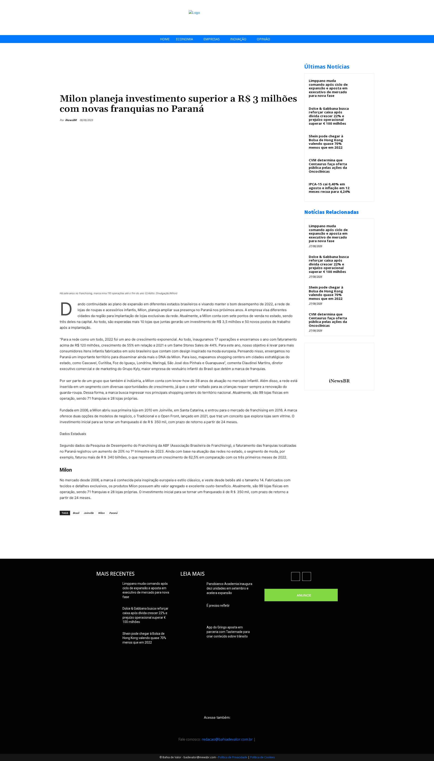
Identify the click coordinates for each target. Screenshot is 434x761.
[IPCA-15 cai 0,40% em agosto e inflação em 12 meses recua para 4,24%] (362, 189)
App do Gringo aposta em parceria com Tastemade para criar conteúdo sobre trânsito (228, 631)
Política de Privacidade (232, 757)
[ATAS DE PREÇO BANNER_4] (142, 61)
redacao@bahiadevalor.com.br (227, 739)
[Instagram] (406, 5)
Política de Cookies (262, 757)
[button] (429, 5)
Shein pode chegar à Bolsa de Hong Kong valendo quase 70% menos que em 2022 (326, 142)
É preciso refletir (218, 605)
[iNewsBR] (339, 361)
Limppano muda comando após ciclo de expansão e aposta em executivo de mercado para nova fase (328, 88)
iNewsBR (71, 120)
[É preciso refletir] (191, 611)
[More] (292, 119)
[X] (416, 5)
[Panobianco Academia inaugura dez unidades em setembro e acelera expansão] (191, 589)
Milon (101, 513)
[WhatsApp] (282, 119)
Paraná (113, 513)
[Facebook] (395, 5)
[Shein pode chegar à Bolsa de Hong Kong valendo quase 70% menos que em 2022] (362, 141)
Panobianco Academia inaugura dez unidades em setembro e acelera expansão (229, 588)
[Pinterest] (271, 119)
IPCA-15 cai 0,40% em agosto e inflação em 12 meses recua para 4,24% (329, 188)
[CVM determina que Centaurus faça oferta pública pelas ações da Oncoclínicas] (362, 165)
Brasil (76, 513)
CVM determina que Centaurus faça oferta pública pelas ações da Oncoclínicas (328, 166)
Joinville (89, 513)
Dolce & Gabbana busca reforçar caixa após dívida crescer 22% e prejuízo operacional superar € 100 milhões (329, 116)
